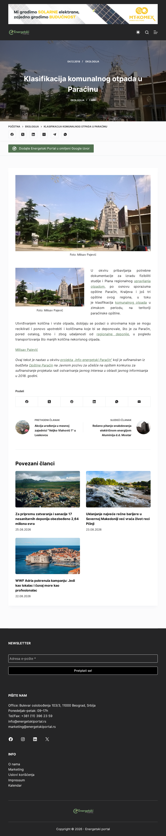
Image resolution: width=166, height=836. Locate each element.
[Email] (139, 402)
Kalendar (15, 785)
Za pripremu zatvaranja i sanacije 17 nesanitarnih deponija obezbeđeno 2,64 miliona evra (47, 519)
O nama (14, 764)
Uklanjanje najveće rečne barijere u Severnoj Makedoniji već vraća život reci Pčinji (118, 519)
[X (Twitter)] (23, 134)
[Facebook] (12, 134)
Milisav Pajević (26, 350)
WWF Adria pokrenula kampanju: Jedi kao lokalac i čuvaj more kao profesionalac (45, 585)
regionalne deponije (113, 334)
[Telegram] (55, 134)
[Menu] (156, 32)
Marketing (16, 769)
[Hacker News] (44, 134)
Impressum (16, 780)
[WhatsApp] (65, 134)
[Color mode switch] (138, 32)
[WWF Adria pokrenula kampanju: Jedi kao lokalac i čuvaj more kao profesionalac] (47, 556)
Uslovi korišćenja (21, 775)
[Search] (147, 32)
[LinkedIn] (33, 134)
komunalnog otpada (131, 302)
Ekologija (92, 61)
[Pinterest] (72, 402)
